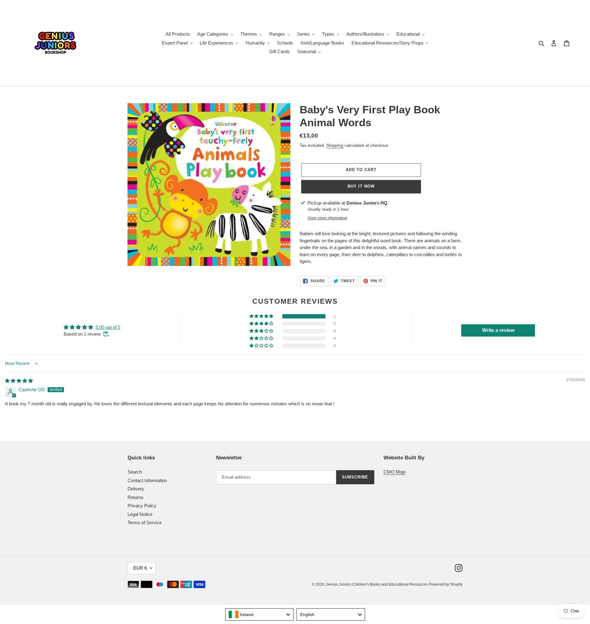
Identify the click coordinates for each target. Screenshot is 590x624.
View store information (327, 218)
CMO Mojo (395, 471)
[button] (262, 316)
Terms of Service (145, 522)
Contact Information (147, 480)
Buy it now (361, 186)
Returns (136, 497)
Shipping (334, 145)
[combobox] (259, 614)
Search (135, 471)
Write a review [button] (498, 330)
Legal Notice (140, 514)
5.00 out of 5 (108, 327)
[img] (19, 380)
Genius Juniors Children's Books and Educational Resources (377, 584)
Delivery (136, 488)
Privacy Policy (142, 505)
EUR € (140, 568)
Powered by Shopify (445, 584)
